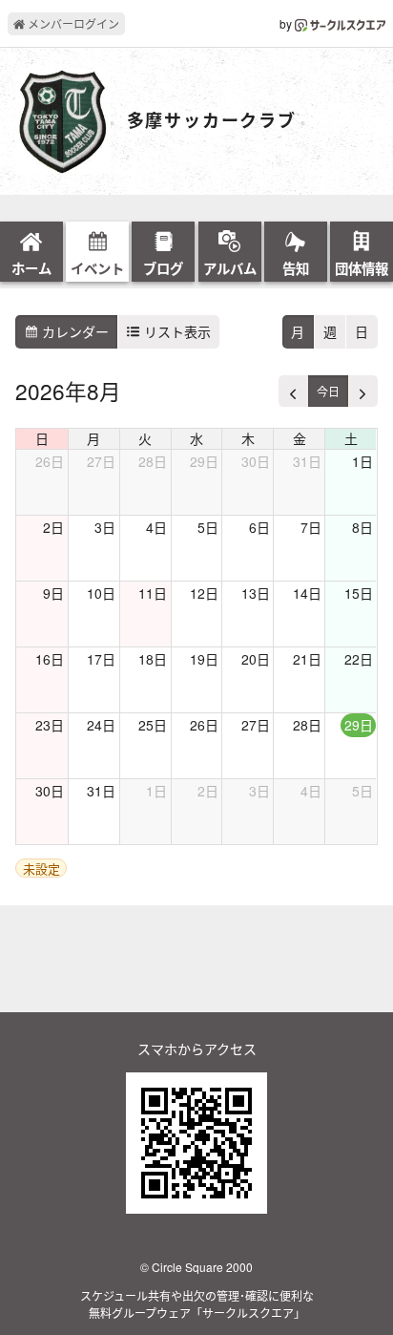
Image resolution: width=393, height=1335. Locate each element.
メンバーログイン (72, 23)
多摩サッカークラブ (212, 121)
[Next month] (362, 391)
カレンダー (73, 331)
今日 (328, 391)
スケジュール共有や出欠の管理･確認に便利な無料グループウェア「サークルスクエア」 (197, 1304)
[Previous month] (293, 391)
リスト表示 (175, 331)
